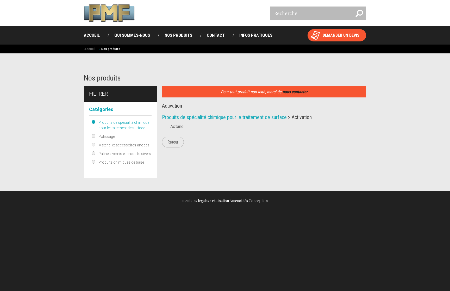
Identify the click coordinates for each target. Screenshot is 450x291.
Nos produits (178, 35)
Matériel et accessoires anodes (123, 145)
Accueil (92, 35)
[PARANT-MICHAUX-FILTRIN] (109, 13)
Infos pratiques (255, 35)
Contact (216, 35)
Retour (172, 142)
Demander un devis (341, 35)
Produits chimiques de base (121, 162)
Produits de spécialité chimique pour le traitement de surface (123, 125)
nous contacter (295, 91)
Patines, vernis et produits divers (124, 154)
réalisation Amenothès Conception (240, 200)
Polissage (106, 136)
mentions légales (195, 200)
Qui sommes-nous (132, 35)
